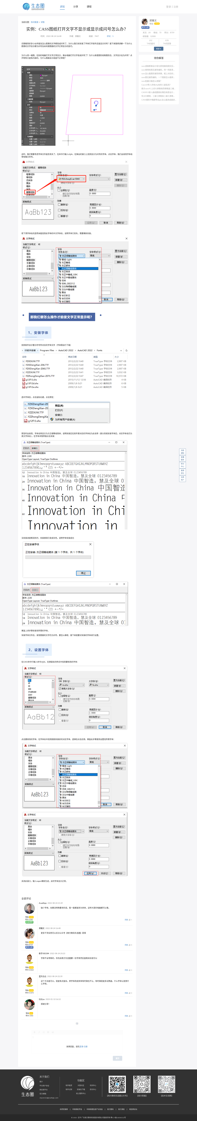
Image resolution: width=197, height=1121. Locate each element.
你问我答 (34, 22)
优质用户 (182, 478)
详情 (42, 22)
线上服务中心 (81, 1093)
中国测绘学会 (77, 1109)
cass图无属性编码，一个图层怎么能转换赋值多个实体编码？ (158, 77)
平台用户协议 (44, 1086)
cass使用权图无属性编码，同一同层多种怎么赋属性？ (158, 70)
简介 (41, 1082)
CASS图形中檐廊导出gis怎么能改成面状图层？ (158, 100)
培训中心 (93, 1085)
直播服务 (182, 458)
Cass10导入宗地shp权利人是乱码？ (156, 85)
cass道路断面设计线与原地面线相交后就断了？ (158, 66)
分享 (75, 6)
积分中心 (182, 465)
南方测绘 (121, 1109)
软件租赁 (69, 1085)
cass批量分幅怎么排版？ (151, 81)
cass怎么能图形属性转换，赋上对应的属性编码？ (158, 73)
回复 (126, 920)
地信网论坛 (133, 1109)
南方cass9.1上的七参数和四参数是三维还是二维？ (158, 88)
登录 (168, 6)
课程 (89, 6)
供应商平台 (44, 1090)
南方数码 (110, 1109)
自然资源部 (64, 1109)
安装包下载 (81, 1089)
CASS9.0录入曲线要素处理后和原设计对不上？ (158, 92)
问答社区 (81, 1085)
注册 (175, 6)
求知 (62, 6)
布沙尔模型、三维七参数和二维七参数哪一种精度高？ (158, 96)
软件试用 (69, 1089)
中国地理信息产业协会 (95, 1109)
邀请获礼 (182, 471)
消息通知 (182, 451)
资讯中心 (93, 1089)
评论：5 (110, 36)
